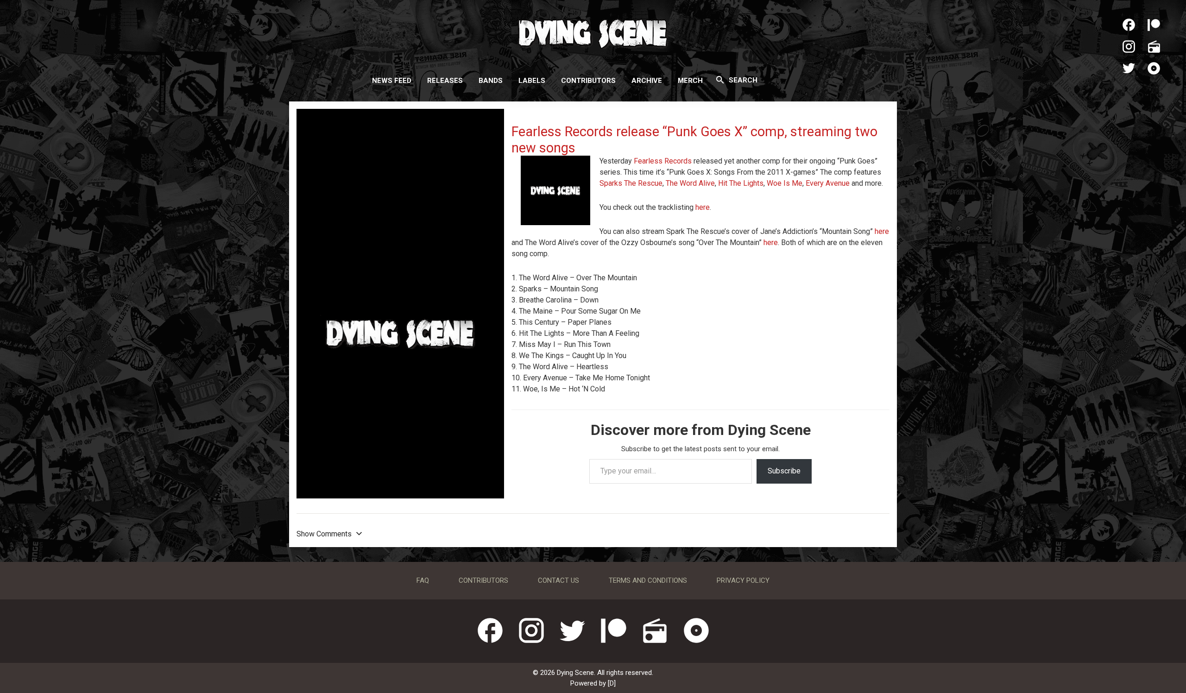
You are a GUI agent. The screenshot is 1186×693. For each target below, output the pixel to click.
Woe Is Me (784, 183)
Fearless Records (663, 161)
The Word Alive (690, 183)
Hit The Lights (740, 183)
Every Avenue (828, 183)
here (702, 207)
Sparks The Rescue (630, 183)
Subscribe (784, 470)
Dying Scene (593, 32)
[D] (612, 683)
